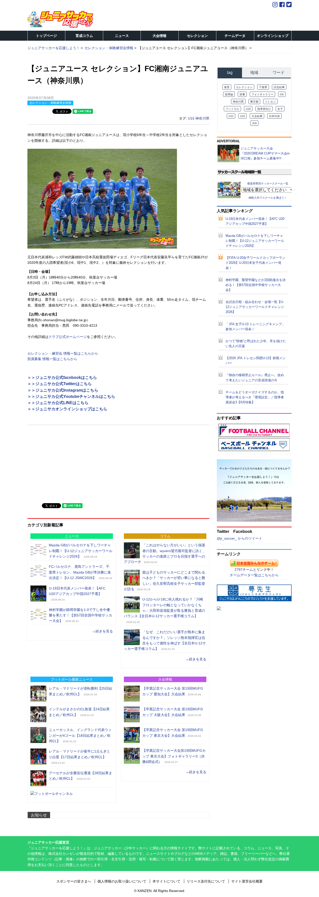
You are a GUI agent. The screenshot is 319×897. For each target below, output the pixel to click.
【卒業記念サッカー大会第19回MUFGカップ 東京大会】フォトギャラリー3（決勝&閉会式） (174, 756)
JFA (254, 123)
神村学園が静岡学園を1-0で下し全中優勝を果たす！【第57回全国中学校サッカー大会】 (80, 615)
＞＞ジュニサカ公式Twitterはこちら (59, 384)
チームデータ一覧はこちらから (254, 575)
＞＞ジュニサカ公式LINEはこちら (57, 403)
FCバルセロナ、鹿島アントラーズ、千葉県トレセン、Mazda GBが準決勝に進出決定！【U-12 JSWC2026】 (80, 572)
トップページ (46, 36)
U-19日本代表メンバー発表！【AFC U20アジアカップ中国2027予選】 (255, 221)
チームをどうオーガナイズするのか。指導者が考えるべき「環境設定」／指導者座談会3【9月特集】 (255, 397)
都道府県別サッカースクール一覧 (267, 183)
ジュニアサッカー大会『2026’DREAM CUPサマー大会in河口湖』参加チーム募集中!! (265, 153)
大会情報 (159, 36)
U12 (231, 116)
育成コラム (84, 36)
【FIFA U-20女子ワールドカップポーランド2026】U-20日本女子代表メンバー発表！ (255, 263)
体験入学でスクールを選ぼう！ (267, 197)
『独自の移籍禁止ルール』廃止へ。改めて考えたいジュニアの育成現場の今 (255, 377)
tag (230, 72)
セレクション (197, 36)
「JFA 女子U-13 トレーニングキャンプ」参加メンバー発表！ (255, 326)
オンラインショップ (272, 36)
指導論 (229, 94)
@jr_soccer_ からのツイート (239, 538)
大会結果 (256, 116)
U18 (248, 108)
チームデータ (235, 36)
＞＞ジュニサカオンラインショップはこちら (67, 409)
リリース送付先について (206, 881)
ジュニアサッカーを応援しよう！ (53, 48)
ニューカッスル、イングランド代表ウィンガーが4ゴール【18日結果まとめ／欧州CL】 (80, 735)
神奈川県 (202, 118)
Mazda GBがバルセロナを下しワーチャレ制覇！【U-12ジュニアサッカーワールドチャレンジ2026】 (80, 550)
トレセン (270, 101)
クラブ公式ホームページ (67, 337)
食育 (227, 87)
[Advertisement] (64, 463)
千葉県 (263, 87)
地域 (254, 72)
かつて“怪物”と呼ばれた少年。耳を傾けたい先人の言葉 (256, 343)
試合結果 (279, 87)
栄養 (242, 94)
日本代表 (274, 116)
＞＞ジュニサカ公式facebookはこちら (62, 377)
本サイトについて (166, 881)
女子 (280, 108)
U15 (191, 118)
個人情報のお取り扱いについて (121, 881)
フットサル (232, 108)
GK (282, 94)
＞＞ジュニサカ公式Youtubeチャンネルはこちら (71, 396)
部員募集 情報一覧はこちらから (52, 359)
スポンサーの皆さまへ (73, 881)
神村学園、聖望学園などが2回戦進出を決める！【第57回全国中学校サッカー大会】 (256, 285)
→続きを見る (102, 631)
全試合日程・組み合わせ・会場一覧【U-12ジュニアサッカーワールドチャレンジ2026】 (255, 307)
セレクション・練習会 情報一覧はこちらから (62, 353)
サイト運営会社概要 (247, 881)
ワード (279, 72)
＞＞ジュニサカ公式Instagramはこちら (62, 390)
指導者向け (264, 108)
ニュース (122, 36)
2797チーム (244, 570)
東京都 (254, 101)
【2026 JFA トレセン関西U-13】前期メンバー (256, 360)
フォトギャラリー (262, 94)
